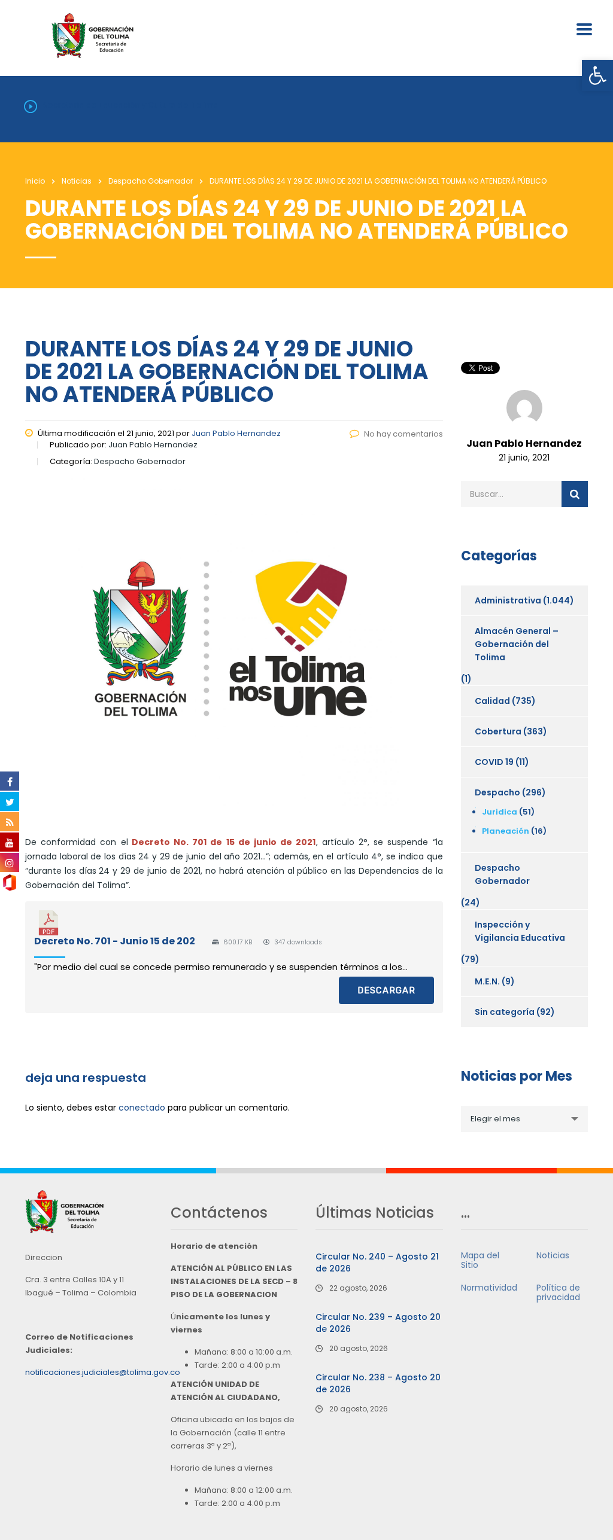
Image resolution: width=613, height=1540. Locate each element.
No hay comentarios (403, 434)
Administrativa (508, 600)
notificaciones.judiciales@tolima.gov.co (102, 1372)
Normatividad (489, 1287)
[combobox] (524, 1119)
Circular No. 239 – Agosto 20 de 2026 (378, 1323)
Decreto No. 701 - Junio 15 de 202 (114, 941)
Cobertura (498, 731)
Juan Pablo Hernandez (236, 433)
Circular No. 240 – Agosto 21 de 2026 (377, 1262)
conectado (142, 1108)
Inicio (35, 181)
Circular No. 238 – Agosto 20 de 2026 (378, 1383)
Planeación (505, 831)
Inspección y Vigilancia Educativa (520, 931)
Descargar (386, 990)
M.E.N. (487, 981)
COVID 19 (494, 762)
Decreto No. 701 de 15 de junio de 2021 (224, 842)
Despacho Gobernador (502, 874)
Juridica (499, 812)
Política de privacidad (558, 1292)
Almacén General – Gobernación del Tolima (517, 644)
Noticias (552, 1255)
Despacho (497, 792)
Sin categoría (505, 1012)
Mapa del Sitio (480, 1260)
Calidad (492, 701)
